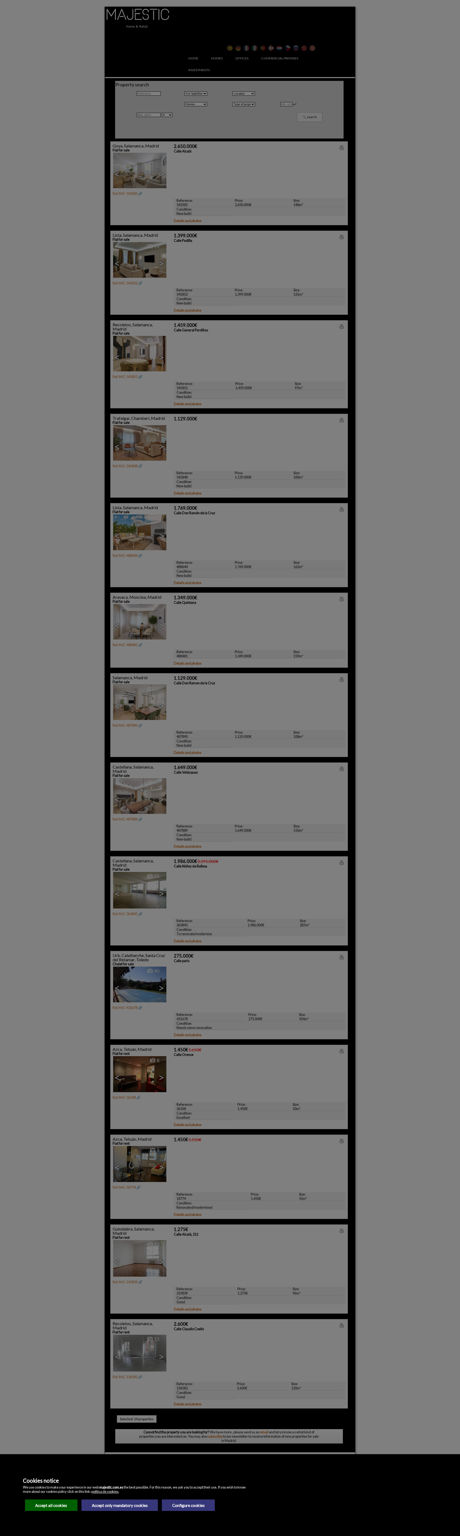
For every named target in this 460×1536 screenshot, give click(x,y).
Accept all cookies (51, 1505)
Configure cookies (188, 1505)
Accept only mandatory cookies (120, 1505)
